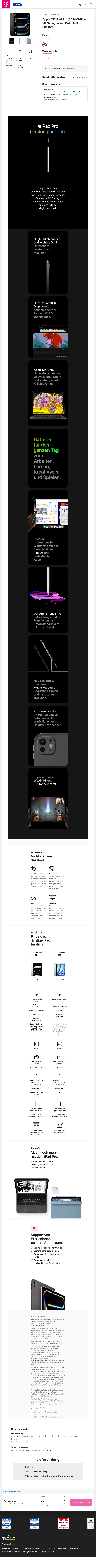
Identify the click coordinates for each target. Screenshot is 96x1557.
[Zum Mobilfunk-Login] (85, 4)
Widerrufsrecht (75, 1548)
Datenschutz (17, 1548)
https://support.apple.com (70, 94)
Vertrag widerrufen (47, 1552)
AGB (43, 1548)
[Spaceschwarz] (45, 44)
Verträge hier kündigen (30, 1552)
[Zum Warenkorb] (79, 4)
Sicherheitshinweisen (60, 99)
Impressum (6, 1548)
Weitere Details (80, 77)
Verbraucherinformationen (11, 1552)
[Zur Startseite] (6, 4)
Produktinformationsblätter (57, 1548)
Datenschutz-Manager (31, 1548)
